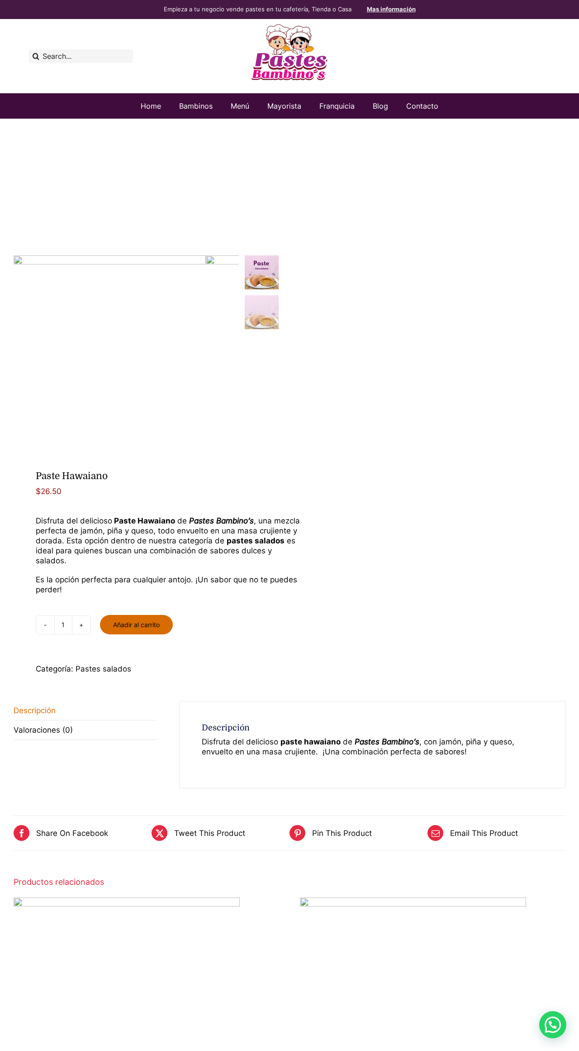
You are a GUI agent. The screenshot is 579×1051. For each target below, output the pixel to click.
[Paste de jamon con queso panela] (127, 902)
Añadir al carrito (136, 625)
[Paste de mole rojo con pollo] (413, 902)
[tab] (85, 710)
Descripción (35, 710)
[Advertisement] (289, 186)
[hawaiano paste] (110, 351)
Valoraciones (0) (43, 729)
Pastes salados (103, 668)
